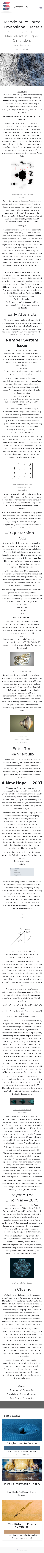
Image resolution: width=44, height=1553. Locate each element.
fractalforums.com (22, 861)
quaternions (22, 605)
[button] (41, 8)
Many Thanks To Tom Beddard (22, 1283)
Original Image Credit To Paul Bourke (22, 196)
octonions (22, 610)
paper (22, 636)
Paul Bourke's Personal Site (22, 1398)
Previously (22, 92)
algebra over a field (22, 396)
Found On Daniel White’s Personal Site (22, 1111)
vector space (22, 368)
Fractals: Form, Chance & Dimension (22, 741)
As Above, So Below (22, 299)
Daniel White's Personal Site (22, 1390)
